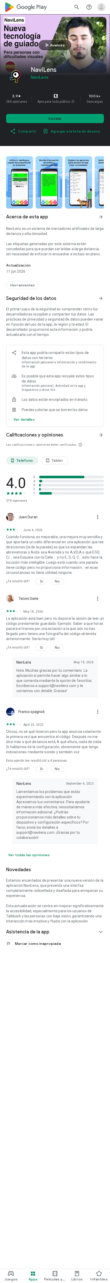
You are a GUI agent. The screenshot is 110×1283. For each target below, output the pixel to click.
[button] (72, 101)
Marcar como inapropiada (33, 943)
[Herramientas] (22, 285)
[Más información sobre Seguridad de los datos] (101, 298)
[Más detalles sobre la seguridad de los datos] (24, 419)
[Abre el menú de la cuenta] (101, 7)
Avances (54, 45)
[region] (55, 98)
